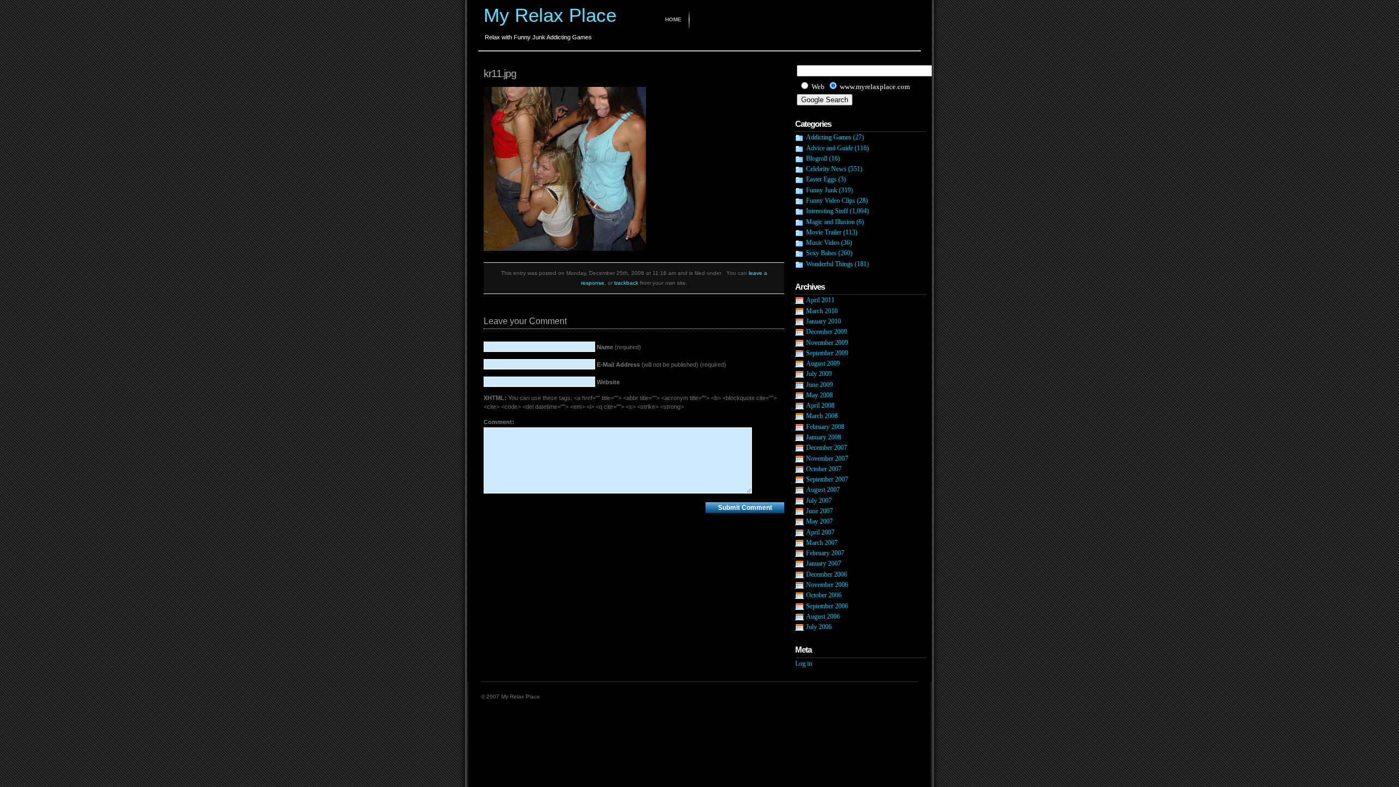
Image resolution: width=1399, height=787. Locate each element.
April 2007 (820, 532)
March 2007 (822, 543)
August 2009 (823, 363)
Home (673, 19)
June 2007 (819, 511)
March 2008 (822, 416)
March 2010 (822, 311)
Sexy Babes (821, 253)
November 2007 (827, 458)
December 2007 (826, 447)
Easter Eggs (821, 179)
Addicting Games (828, 137)
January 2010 (823, 321)
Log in (803, 663)
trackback (626, 283)
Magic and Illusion (830, 222)
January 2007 (823, 563)
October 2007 (824, 469)
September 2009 (827, 353)
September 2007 (827, 479)
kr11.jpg (500, 73)
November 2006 (827, 585)
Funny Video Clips (830, 200)
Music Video (822, 242)
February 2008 (825, 427)
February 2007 (825, 553)
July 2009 (819, 374)
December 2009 (826, 332)
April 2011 (820, 300)
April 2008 (820, 405)
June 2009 (819, 385)
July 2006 (819, 627)
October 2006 (824, 595)
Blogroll (816, 158)
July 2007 (819, 500)
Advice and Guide (829, 148)
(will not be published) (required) (661, 364)
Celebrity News (826, 169)
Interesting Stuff (827, 211)
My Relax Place (550, 15)
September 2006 (827, 606)
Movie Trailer (824, 232)
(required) (619, 347)
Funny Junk (821, 190)
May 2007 (819, 521)
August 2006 (823, 616)
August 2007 (823, 490)
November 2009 (827, 342)
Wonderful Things (829, 264)
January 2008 (823, 437)
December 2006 (826, 574)
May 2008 (819, 395)
